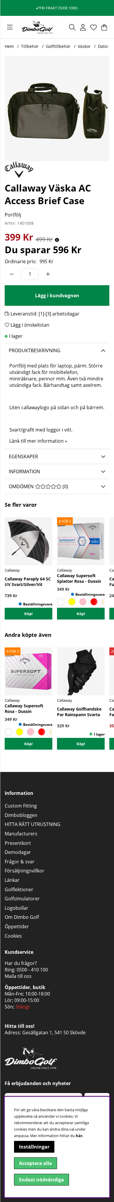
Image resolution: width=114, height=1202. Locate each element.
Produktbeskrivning (35, 350)
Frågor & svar (19, 861)
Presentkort (18, 843)
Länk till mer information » (38, 441)
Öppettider (17, 926)
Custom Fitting (21, 806)
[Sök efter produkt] (72, 27)
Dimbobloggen (21, 815)
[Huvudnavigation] (10, 27)
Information (24, 471)
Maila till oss (18, 976)
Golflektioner (19, 889)
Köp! (81, 743)
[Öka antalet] (48, 274)
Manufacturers (21, 833)
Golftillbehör (58, 46)
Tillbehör (30, 46)
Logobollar (16, 908)
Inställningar (34, 1147)
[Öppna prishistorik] (57, 240)
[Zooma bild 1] (57, 108)
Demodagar (18, 852)
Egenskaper (23, 456)
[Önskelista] (93, 27)
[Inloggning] (83, 27)
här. (80, 1135)
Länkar (12, 880)
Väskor (84, 46)
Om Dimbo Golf (22, 917)
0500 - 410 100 (32, 969)
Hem (9, 46)
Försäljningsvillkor (24, 870)
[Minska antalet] (11, 274)
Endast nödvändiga (41, 1179)
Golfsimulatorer (22, 898)
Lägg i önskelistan (29, 325)
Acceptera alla (35, 1163)
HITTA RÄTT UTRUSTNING (33, 824)
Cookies (13, 936)
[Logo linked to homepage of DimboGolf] (37, 27)
